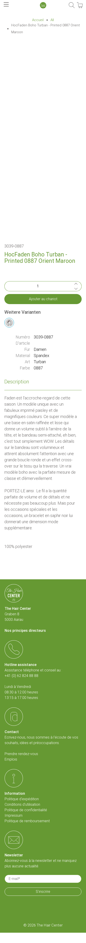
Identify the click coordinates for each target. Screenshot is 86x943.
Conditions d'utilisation (22, 804)
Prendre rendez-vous (21, 754)
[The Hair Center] (43, 5)
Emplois (11, 759)
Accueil (38, 20)
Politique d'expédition (22, 799)
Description (16, 382)
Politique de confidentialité (26, 810)
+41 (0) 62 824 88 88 (21, 676)
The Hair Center (50, 925)
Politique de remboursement (27, 821)
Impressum (13, 815)
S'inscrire (43, 891)
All (52, 20)
